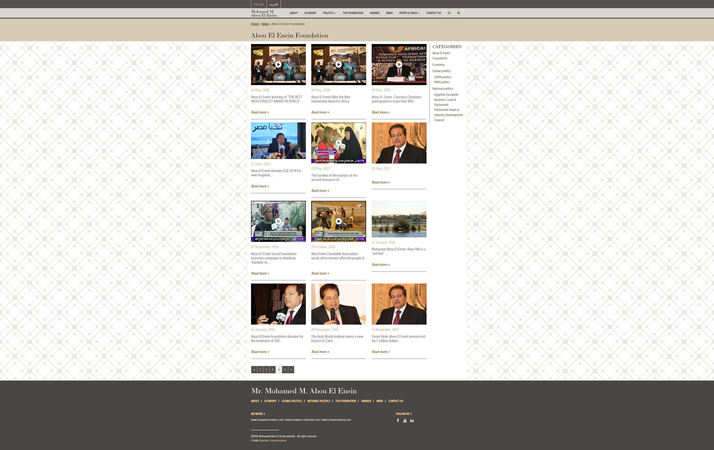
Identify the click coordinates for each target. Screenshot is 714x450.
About (294, 13)
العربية (274, 4)
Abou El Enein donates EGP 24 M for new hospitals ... (276, 173)
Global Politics (292, 401)
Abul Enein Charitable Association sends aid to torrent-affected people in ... (338, 258)
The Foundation (353, 13)
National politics (442, 88)
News (389, 13)
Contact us (433, 13)
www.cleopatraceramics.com (267, 419)
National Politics (318, 401)
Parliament (441, 105)
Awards (374, 13)
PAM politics (442, 82)
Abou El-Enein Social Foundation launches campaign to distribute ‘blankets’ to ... (274, 258)
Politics (328, 13)
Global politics (441, 71)
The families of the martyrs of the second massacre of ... (334, 177)
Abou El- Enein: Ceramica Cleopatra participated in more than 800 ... (396, 99)
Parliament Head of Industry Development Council (448, 115)
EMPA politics (442, 77)
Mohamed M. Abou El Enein (264, 13)
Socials (458, 12)
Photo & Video (408, 13)
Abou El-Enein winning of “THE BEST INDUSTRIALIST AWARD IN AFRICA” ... (277, 99)
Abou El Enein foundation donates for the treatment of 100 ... (277, 338)
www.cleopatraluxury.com (336, 419)
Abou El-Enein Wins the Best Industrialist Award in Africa (330, 99)
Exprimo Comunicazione (273, 440)
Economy (310, 13)
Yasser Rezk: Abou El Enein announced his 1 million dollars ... (398, 338)
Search (449, 12)
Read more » (260, 112)
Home (255, 24)
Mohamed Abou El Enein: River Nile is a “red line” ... (399, 251)
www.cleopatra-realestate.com (302, 419)
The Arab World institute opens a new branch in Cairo (337, 338)
